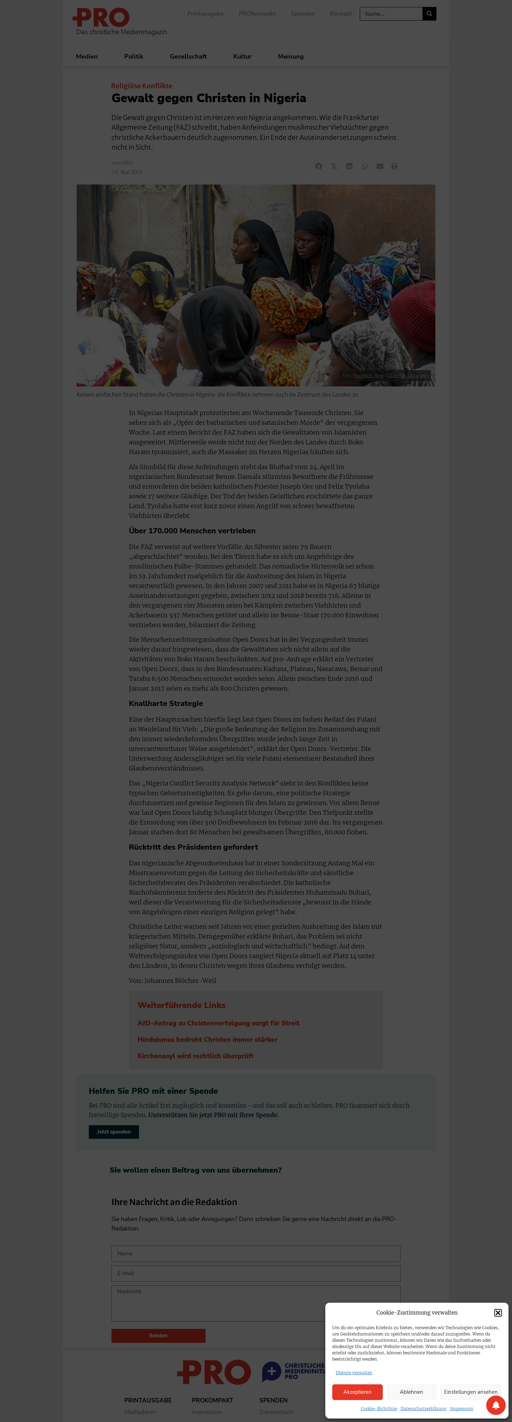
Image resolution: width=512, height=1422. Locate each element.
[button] (498, 1312)
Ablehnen (411, 1392)
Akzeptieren (357, 1392)
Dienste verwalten (354, 1372)
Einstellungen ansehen (471, 1392)
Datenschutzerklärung (424, 1408)
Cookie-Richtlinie (379, 1408)
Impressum (461, 1408)
